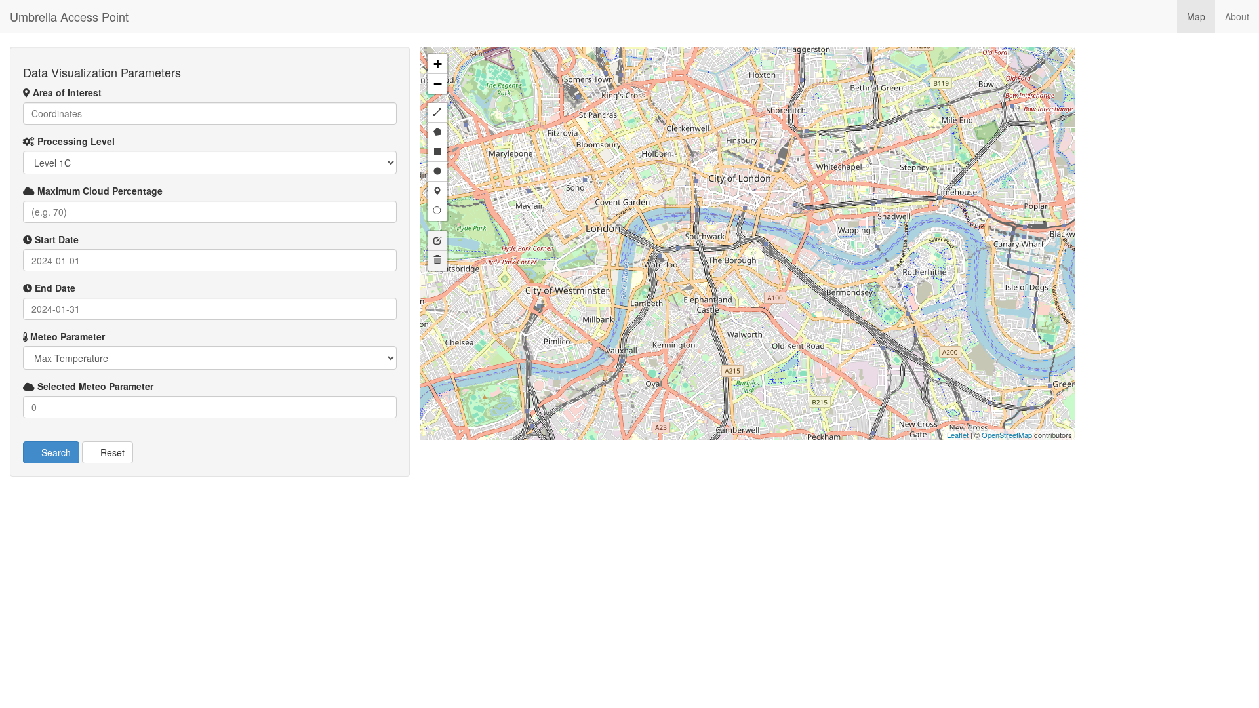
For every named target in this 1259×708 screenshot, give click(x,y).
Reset (111, 452)
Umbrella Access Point (69, 16)
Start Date (55, 239)
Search (55, 452)
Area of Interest (66, 92)
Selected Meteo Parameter (94, 386)
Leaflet (958, 434)
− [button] (437, 83)
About (1237, 16)
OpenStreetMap (1007, 434)
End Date (53, 287)
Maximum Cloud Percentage (99, 190)
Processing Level (75, 141)
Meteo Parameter (66, 336)
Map (1196, 16)
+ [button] (437, 64)
